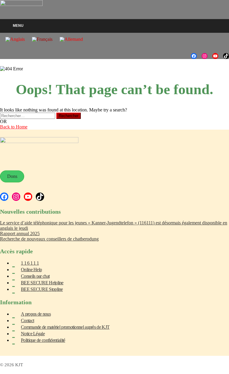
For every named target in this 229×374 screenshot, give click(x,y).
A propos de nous (36, 313)
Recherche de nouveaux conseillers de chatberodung (49, 238)
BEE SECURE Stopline (42, 289)
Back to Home (13, 126)
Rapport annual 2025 (20, 233)
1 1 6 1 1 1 (30, 263)
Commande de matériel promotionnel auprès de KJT (65, 327)
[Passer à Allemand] (71, 39)
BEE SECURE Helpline (42, 282)
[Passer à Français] (42, 39)
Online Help (31, 269)
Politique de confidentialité (43, 340)
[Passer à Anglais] (15, 39)
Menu (18, 26)
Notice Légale (33, 333)
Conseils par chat (35, 276)
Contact (27, 320)
